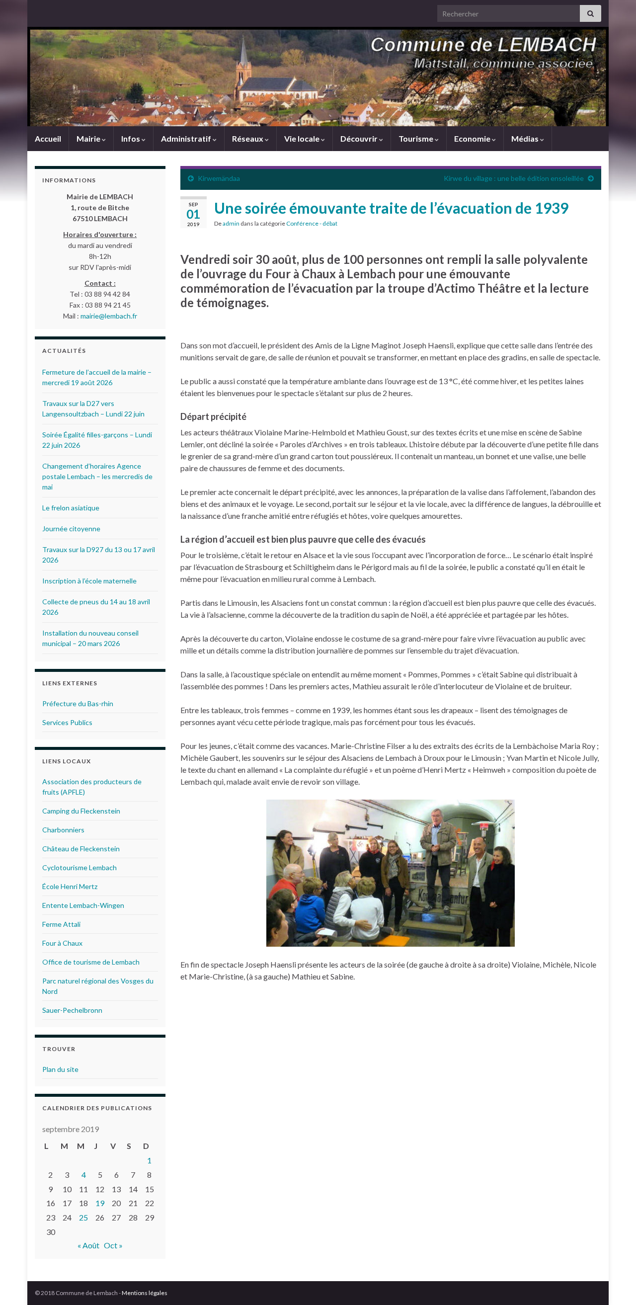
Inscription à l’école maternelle (89, 580)
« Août (88, 1245)
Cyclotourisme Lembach (79, 867)
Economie (473, 138)
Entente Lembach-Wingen (83, 905)
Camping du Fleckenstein (81, 811)
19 (99, 1203)
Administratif (187, 138)
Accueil (48, 138)
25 (83, 1217)
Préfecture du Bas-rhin (77, 703)
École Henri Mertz (69, 886)
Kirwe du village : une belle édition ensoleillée (514, 178)
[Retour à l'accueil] (318, 76)
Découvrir (359, 138)
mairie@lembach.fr (108, 316)
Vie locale (302, 138)
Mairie (89, 138)
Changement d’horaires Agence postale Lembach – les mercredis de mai (97, 476)
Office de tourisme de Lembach (91, 962)
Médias (525, 138)
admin (231, 223)
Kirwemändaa (219, 178)
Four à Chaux (62, 943)
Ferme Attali (61, 924)
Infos (131, 138)
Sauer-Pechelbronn (72, 1010)
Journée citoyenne (71, 528)
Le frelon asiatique (70, 507)
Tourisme (416, 138)
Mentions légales (144, 1293)
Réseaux (248, 138)
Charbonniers (63, 829)
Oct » (113, 1245)
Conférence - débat (311, 223)
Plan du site (60, 1069)
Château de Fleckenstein (81, 848)
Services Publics (67, 722)
